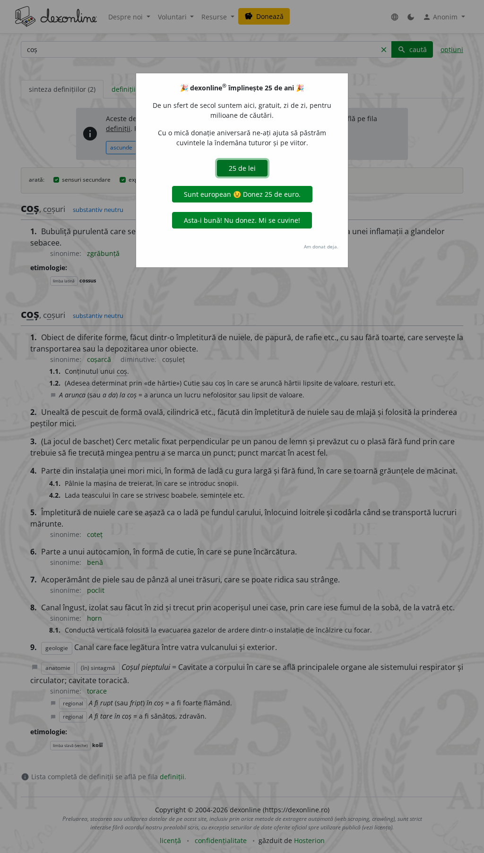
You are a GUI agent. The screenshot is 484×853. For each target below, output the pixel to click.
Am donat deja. (321, 246)
